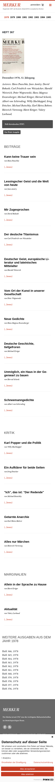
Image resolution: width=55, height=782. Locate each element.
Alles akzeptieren (27, 769)
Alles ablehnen (27, 774)
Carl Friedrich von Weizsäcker (27, 88)
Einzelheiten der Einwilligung (14, 762)
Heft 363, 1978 (10, 662)
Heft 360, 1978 (10, 673)
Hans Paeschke (20, 84)
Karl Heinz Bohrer (42, 105)
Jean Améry (35, 84)
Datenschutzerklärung (43, 762)
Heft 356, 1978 (10, 688)
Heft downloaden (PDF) (14, 124)
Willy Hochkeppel (36, 101)
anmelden (35, 4)
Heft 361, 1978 (10, 670)
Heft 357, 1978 (10, 685)
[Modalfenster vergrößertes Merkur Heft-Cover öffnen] (13, 55)
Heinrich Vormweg (12, 110)
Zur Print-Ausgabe (11, 132)
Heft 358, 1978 (10, 681)
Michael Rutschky (21, 105)
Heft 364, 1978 (10, 659)
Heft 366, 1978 (10, 651)
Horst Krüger (30, 110)
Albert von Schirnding (13, 101)
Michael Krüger (25, 97)
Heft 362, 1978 (10, 666)
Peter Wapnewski (22, 92)
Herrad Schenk (43, 97)
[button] (50, 5)
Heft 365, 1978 (10, 655)
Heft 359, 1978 (10, 677)
